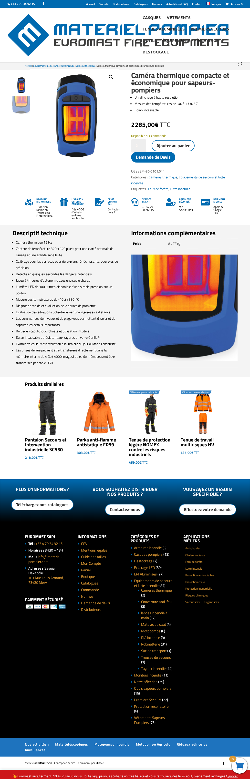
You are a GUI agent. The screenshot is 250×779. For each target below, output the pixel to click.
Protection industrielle (198, 588)
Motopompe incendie (112, 744)
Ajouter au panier (173, 145)
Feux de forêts (158, 188)
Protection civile (195, 582)
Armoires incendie (148, 548)
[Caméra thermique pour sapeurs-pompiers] (184, 359)
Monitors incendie (148, 675)
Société (103, 4)
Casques (152, 18)
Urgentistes (211, 602)
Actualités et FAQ (177, 4)
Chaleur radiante (195, 555)
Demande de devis (95, 603)
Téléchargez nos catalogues (42, 504)
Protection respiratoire (151, 706)
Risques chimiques (196, 595)
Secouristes (192, 602)
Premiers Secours (210, 29)
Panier (86, 570)
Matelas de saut (153, 624)
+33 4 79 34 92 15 (48, 543)
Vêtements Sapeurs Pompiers (149, 720)
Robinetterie (150, 644)
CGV (84, 543)
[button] (111, 77)
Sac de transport (154, 651)
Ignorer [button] (233, 776)
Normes (157, 4)
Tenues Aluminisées (164, 29)
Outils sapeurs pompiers (152, 688)
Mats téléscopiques (71, 744)
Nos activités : (37, 744)
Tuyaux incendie (153, 668)
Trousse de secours (156, 657)
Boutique (88, 576)
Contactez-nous (125, 509)
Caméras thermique (85, 66)
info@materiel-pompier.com (45, 559)
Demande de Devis (153, 157)
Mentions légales (94, 550)
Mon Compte (91, 563)
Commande (90, 590)
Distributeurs (121, 4)
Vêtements (178, 18)
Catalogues (141, 4)
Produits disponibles (43, 200)
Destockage (156, 52)
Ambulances (35, 749)
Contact (197, 4)
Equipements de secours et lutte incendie (53, 66)
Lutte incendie (180, 188)
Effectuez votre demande (207, 509)
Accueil (90, 4)
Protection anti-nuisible (199, 575)
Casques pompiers (148, 554)
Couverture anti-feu (156, 602)
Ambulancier (192, 548)
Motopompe (150, 631)
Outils (149, 41)
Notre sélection (145, 682)
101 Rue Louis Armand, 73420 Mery (46, 580)
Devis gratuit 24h (112, 201)
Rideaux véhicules (192, 744)
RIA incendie (150, 637)
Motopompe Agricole (153, 744)
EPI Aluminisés (145, 574)
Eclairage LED (144, 567)
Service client (146, 200)
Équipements (176, 41)
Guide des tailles (93, 557)
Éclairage (208, 41)
